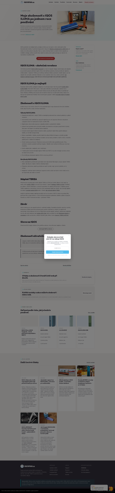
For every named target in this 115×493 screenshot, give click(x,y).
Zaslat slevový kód (57, 252)
